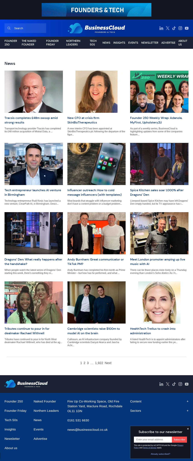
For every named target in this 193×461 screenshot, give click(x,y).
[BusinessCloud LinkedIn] (161, 28)
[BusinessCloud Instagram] (180, 28)
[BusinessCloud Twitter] (167, 28)
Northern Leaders (73, 42)
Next (108, 363)
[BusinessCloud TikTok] (174, 28)
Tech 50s (93, 42)
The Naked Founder (29, 42)
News (106, 42)
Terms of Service (150, 448)
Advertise (168, 42)
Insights (119, 42)
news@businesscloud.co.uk (87, 429)
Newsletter (149, 42)
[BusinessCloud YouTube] (186, 28)
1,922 (99, 363)
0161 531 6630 (78, 420)
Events (133, 42)
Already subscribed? (160, 454)
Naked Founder (45, 401)
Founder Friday (52, 42)
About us (182, 42)
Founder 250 (11, 42)
